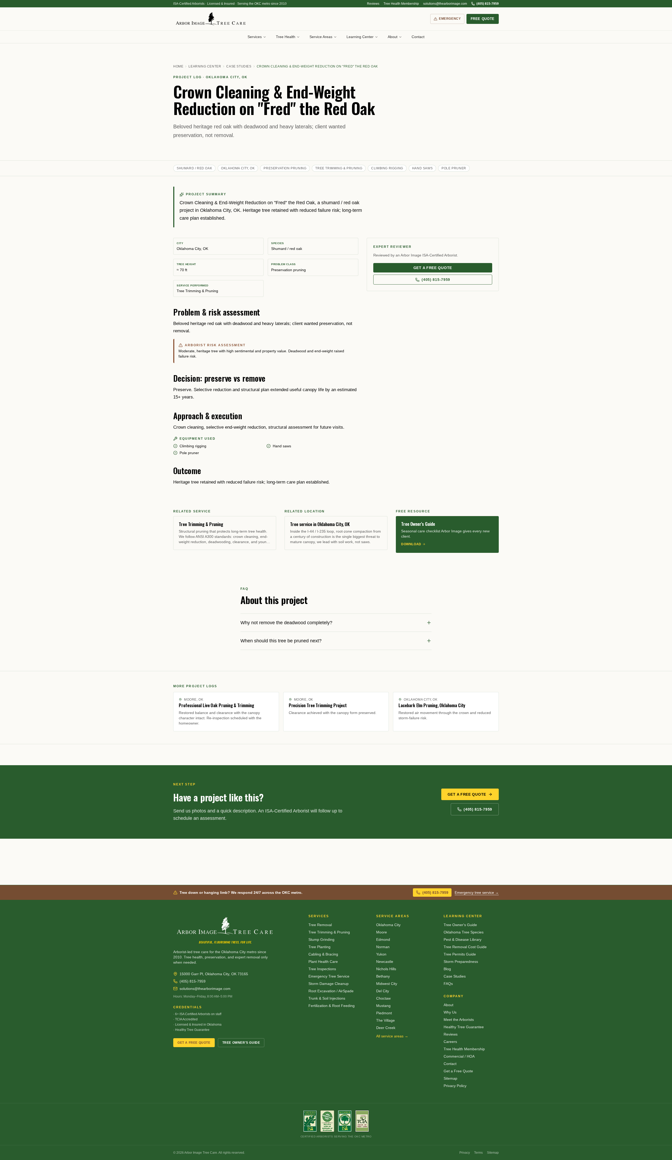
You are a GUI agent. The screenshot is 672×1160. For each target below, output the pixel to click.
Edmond (383, 939)
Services (255, 37)
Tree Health (285, 37)
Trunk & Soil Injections (326, 998)
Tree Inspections (322, 969)
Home (178, 66)
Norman (383, 947)
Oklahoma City (388, 925)
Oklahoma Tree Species (464, 932)
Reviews (373, 4)
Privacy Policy (455, 1086)
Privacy (464, 1152)
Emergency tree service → (477, 892)
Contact (418, 37)
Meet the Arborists (459, 1019)
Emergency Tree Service (328, 976)
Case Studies (238, 66)
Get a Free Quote (467, 794)
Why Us (450, 1012)
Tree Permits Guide (460, 954)
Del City (382, 991)
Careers (450, 1042)
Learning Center (360, 37)
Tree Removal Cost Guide (465, 947)
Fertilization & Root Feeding (331, 1006)
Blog (447, 969)
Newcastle (384, 961)
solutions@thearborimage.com (445, 4)
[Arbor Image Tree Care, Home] (211, 19)
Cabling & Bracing (323, 954)
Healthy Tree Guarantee (464, 1027)
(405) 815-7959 (487, 4)
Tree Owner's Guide (241, 1042)
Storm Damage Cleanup (328, 983)
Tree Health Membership (401, 4)
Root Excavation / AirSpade (331, 991)
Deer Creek (385, 1028)
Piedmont (384, 1013)
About (392, 37)
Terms (478, 1152)
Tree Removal (320, 925)
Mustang (383, 1006)
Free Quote (483, 19)
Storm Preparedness (461, 961)
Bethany (383, 976)
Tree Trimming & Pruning (329, 932)
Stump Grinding (321, 939)
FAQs (448, 983)
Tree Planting (319, 947)
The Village (385, 1020)
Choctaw (383, 998)
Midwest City (386, 983)
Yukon (381, 954)
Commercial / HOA (459, 1056)
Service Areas (320, 37)
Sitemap (450, 1078)
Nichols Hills (386, 969)
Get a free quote (432, 268)
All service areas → (392, 1036)
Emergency (450, 18)
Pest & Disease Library (462, 939)
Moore (381, 932)
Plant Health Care (323, 961)
